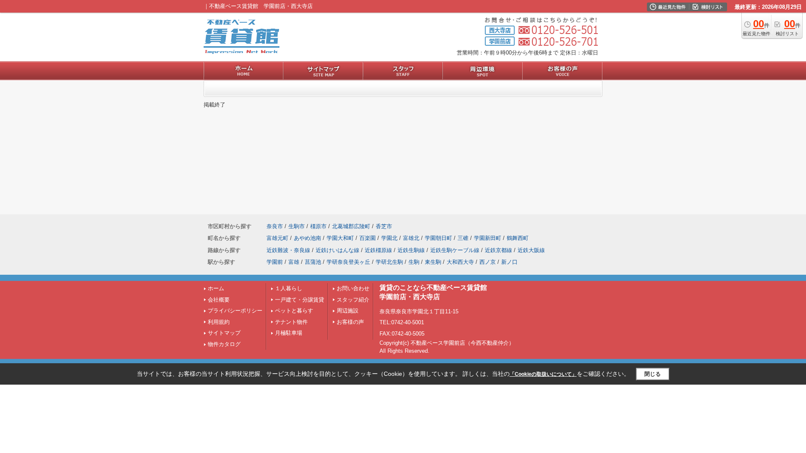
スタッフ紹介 (353, 300)
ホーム (216, 288)
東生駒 (433, 262)
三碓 (463, 238)
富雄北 (411, 238)
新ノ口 (509, 262)
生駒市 (296, 226)
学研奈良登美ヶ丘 (348, 262)
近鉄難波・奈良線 (288, 250)
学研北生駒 (389, 262)
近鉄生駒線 (411, 250)
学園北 (389, 238)
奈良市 (275, 226)
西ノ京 (487, 262)
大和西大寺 (460, 262)
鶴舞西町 (518, 238)
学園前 (275, 262)
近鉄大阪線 (531, 250)
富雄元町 (277, 238)
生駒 (413, 262)
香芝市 (384, 226)
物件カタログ (224, 344)
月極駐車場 (288, 333)
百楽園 (367, 238)
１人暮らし (288, 288)
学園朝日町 (438, 238)
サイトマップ (224, 333)
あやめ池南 (307, 238)
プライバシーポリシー (235, 310)
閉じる (652, 374)
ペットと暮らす (294, 310)
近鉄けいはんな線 (337, 250)
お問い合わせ (353, 288)
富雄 (293, 262)
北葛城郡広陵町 (351, 226)
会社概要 (219, 300)
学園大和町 (340, 238)
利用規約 (219, 322)
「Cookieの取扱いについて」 (543, 374)
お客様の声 (350, 322)
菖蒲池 (313, 262)
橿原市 (318, 226)
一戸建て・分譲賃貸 (299, 300)
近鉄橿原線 (378, 250)
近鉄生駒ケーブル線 (454, 250)
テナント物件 (291, 322)
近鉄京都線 (498, 250)
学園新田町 (487, 238)
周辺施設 (348, 310)
